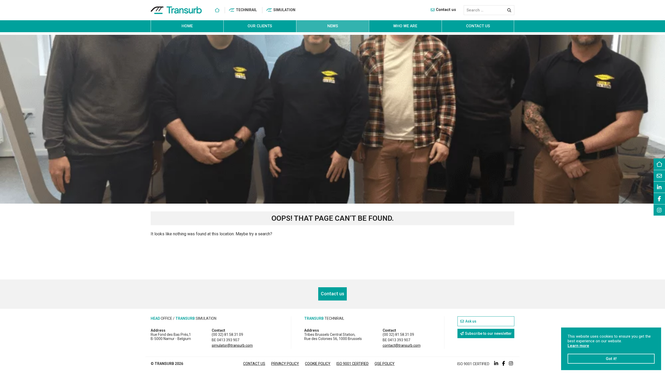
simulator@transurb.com (232, 345)
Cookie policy (317, 364)
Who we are (405, 26)
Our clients (260, 26)
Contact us (446, 9)
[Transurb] (176, 10)
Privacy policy (285, 364)
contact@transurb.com (402, 345)
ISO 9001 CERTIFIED (352, 364)
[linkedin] (659, 187)
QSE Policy (385, 364)
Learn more (578, 345)
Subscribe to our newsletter (488, 333)
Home (187, 26)
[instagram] (659, 210)
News (332, 26)
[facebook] (659, 198)
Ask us (470, 321)
